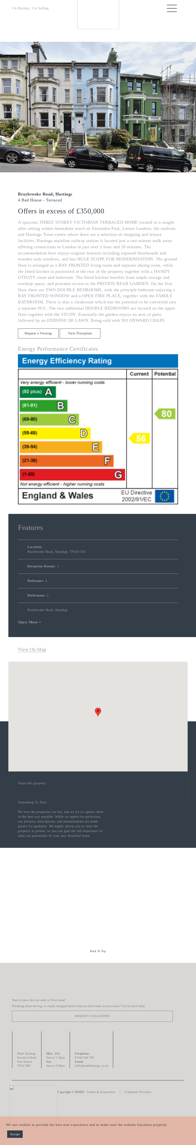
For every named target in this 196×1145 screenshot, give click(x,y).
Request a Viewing (38, 333)
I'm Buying (20, 8)
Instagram (124, 1064)
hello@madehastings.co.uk (91, 1065)
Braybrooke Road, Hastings (47, 610)
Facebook (124, 1037)
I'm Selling (40, 8)
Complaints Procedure (138, 1092)
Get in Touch (99, 907)
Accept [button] (15, 1134)
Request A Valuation (92, 1016)
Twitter (124, 1050)
